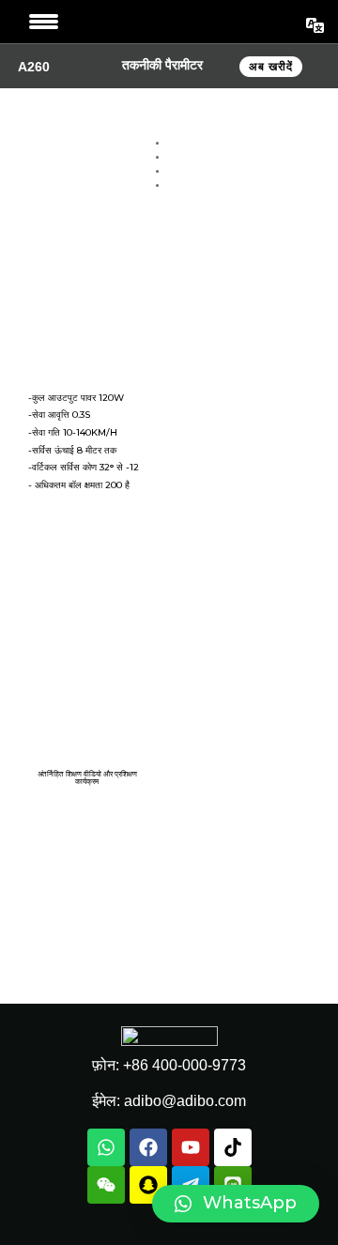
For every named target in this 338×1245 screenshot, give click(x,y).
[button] (235, 1203)
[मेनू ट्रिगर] (43, 21)
